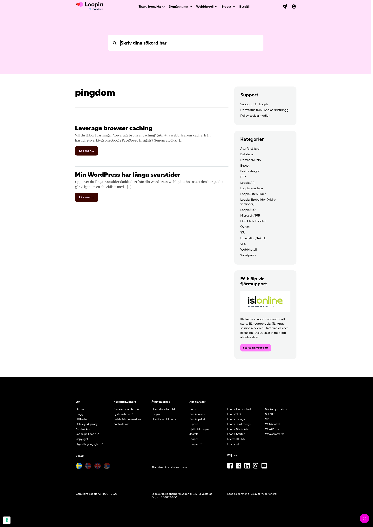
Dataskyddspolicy (87, 424)
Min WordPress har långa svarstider (127, 174)
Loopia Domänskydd (240, 409)
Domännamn (178, 6)
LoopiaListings (236, 419)
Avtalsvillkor (83, 429)
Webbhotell (205, 6)
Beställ (244, 6)
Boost (193, 409)
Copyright (82, 439)
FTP (243, 177)
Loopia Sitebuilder (253, 194)
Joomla (193, 434)
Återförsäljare (250, 148)
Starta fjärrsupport (255, 347)
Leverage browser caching (114, 128)
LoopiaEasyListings (239, 424)
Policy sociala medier (255, 115)
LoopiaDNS (196, 444)
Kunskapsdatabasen (126, 409)
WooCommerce (274, 434)
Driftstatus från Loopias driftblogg (264, 110)
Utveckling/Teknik (253, 238)
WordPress (272, 429)
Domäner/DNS (250, 160)
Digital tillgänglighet (88, 444)
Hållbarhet (82, 419)
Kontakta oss (121, 424)
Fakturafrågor (250, 171)
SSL (242, 232)
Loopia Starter (236, 434)
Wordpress (248, 255)
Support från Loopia (254, 104)
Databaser (247, 154)
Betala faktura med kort (128, 419)
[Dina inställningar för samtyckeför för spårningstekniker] (6, 520)
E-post (226, 6)
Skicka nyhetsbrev (276, 409)
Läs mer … (88, 152)
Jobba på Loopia (86, 434)
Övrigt (244, 227)
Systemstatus (122, 414)
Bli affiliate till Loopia (164, 419)
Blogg (79, 414)
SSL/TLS (270, 414)
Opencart (233, 444)
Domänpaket (197, 419)
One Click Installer (253, 221)
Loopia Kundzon (251, 188)
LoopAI (193, 439)
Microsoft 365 (250, 215)
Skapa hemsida (149, 6)
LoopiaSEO (248, 210)
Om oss (80, 409)
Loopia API (247, 182)
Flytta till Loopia (199, 429)
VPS (243, 244)
